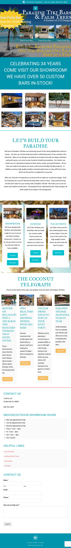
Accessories (9, 452)
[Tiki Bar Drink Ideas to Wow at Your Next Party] (44, 300)
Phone (6, 497)
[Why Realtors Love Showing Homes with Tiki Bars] (26, 300)
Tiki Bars (12, 255)
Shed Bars (12, 263)
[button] (35, 8)
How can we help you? (12, 505)
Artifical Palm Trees (12, 456)
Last (25, 486)
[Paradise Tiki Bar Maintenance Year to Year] (62, 300)
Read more (7, 379)
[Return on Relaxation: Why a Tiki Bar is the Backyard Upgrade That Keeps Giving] (8, 300)
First (5, 486)
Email (6, 490)
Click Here (58, 253)
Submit (7, 524)
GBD (42, 545)
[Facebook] (23, 2)
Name (6, 480)
